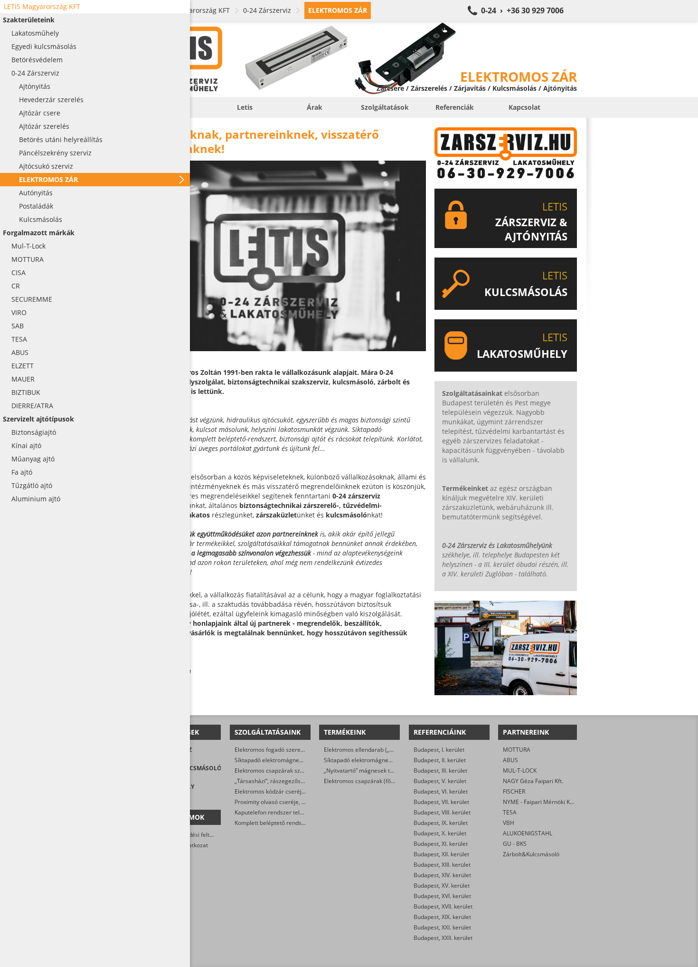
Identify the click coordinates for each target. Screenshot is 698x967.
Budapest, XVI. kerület (442, 896)
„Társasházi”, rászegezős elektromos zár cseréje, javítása (310, 781)
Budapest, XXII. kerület (443, 938)
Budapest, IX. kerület (441, 823)
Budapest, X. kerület (440, 833)
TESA (510, 812)
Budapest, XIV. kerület (442, 875)
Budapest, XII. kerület (441, 854)
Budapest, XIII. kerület (442, 865)
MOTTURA (516, 750)
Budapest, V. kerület (440, 781)
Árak (314, 107)
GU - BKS (515, 844)
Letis (245, 107)
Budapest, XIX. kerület (442, 917)
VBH (508, 823)
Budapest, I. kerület (439, 750)
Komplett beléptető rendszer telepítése (286, 823)
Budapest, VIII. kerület (442, 812)
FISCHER (514, 791)
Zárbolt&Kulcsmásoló (531, 854)
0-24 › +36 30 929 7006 (522, 10)
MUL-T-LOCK (520, 770)
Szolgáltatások (385, 107)
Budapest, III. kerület (440, 770)
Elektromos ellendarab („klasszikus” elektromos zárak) (395, 750)
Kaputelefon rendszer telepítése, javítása (288, 812)
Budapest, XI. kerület (441, 844)
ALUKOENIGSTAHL (527, 833)
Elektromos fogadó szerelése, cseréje (284, 750)
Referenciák (454, 107)
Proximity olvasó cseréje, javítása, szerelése (292, 802)
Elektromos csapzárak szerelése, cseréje (288, 770)
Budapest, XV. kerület (442, 885)
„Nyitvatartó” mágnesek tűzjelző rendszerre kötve (389, 770)
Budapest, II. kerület (440, 760)
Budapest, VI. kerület (441, 791)
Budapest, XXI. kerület (442, 927)
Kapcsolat (524, 107)
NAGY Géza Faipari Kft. (533, 781)
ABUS (510, 760)
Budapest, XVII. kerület (443, 906)
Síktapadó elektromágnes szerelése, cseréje (293, 760)
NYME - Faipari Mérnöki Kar (539, 802)
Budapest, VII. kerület (441, 802)
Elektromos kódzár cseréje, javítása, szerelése (296, 791)
